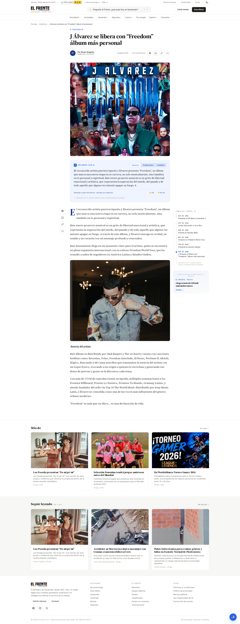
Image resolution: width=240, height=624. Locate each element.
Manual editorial (180, 594)
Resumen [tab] (135, 165)
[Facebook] (33, 608)
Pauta (197, 2)
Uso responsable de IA (183, 598)
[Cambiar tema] (207, 2)
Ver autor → (204, 428)
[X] (46, 608)
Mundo (93, 601)
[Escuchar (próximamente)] (167, 53)
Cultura (128, 17)
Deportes (116, 17)
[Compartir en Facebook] (150, 53)
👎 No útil (161, 193)
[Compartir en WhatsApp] (155, 53)
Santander (103, 17)
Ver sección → (203, 504)
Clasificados (185, 2)
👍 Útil (151, 193)
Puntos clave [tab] (148, 165)
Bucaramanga (96, 587)
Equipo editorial (138, 591)
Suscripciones (138, 605)
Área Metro (75, 17)
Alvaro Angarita (87, 52)
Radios (135, 594)
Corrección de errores (183, 601)
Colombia (165, 17)
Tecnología (141, 17)
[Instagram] (40, 608)
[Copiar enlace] (161, 53)
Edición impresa (169, 2)
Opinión (153, 17)
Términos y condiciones (183, 587)
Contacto (55, 601)
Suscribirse (199, 9)
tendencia (43, 24)
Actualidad (89, 17)
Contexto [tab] (160, 165)
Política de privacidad (182, 591)
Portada (34, 24)
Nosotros (136, 587)
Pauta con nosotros (140, 601)
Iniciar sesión (183, 9)
